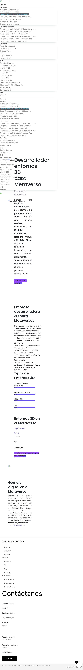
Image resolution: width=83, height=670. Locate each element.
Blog (1, 92)
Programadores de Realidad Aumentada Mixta (17, 36)
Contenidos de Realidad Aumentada (14, 34)
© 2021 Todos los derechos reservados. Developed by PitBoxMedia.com (26, 665)
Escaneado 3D (5, 87)
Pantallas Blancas (6, 63)
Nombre (5, 603)
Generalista (18, 448)
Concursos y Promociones (10, 83)
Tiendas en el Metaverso (9, 24)
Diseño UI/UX (5, 58)
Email (4, 608)
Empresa (3, 4)
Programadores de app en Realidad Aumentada (18, 29)
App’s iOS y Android (7, 46)
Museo (16, 433)
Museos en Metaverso (8, 22)
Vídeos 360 (4, 78)
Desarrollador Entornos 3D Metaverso (14, 14)
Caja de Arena (5, 90)
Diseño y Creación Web (9, 48)
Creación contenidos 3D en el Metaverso (15, 17)
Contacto (3, 95)
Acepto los (9, 646)
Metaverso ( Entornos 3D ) (10, 9)
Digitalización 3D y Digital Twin (12, 85)
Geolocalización (6, 56)
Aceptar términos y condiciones (9, 638)
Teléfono (5, 613)
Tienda (16, 442)
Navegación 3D (6, 80)
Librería (17, 436)
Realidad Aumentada (7, 26)
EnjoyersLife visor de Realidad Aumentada (16, 31)
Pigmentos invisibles (8, 66)
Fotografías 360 (6, 75)
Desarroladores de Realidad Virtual (13, 41)
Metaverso (3, 7)
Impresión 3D (5, 68)
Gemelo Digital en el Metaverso (12, 19)
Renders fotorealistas (8, 70)
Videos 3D (4, 73)
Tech (1, 61)
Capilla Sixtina (19, 428)
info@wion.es (7, 652)
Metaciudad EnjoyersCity (9, 12)
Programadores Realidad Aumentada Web (16, 39)
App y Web (3, 43)
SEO (1, 53)
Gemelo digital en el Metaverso (18, 487)
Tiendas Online (5, 51)
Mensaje (5, 622)
